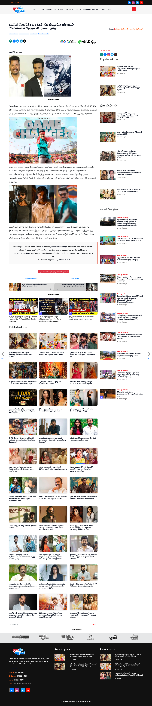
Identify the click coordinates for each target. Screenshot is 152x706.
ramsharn (33, 34)
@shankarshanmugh (58, 247)
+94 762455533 (21, 676)
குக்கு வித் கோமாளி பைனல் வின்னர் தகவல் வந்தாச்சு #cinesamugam (81, 318)
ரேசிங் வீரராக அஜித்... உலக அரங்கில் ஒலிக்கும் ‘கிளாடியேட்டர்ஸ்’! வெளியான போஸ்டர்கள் (22, 440)
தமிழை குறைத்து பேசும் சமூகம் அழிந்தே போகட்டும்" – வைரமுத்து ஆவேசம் (53, 497)
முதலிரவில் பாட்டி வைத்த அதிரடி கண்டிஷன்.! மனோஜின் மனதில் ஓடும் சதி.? (82, 354)
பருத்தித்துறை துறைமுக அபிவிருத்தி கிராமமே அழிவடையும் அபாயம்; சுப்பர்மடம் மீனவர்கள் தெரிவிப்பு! (129, 317)
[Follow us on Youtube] (115, 54)
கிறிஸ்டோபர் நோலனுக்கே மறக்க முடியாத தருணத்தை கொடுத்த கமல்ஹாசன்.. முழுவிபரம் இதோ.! (23, 615)
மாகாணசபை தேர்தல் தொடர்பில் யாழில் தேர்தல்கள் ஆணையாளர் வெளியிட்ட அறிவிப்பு (128, 375)
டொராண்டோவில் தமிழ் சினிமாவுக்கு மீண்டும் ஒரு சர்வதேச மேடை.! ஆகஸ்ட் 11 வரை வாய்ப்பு (22, 411)
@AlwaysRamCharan (22, 253)
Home (111, 29)
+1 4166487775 (20, 672)
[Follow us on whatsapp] (101, 54)
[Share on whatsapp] (10, 41)
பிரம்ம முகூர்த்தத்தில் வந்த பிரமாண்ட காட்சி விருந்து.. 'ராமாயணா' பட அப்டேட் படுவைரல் (83, 615)
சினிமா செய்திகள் (121, 29)
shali (11, 52)
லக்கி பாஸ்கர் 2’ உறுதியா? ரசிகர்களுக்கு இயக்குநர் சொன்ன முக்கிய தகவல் (83, 497)
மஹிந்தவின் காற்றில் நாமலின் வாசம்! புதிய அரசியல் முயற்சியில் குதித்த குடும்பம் (129, 336)
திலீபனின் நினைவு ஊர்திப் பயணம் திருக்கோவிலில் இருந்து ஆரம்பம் (129, 355)
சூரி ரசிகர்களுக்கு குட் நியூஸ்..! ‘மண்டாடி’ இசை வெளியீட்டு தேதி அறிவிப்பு (20, 354)
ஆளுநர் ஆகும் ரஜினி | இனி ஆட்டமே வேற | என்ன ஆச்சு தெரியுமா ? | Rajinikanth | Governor (23, 319)
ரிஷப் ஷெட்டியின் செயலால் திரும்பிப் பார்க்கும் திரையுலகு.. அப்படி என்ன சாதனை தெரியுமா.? (51, 527)
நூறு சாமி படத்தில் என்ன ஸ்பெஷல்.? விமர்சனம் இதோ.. (129, 133)
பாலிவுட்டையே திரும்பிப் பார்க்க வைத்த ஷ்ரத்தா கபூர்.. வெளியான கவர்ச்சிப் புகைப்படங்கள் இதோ (52, 586)
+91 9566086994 (18, 680)
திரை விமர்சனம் (46, 9)
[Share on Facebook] (14, 41)
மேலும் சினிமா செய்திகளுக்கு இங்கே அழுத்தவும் (53, 272)
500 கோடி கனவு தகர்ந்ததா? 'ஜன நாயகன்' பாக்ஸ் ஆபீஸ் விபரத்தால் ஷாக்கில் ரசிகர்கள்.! (50, 615)
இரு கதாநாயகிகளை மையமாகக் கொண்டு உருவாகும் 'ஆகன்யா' (50, 410)
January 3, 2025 (64, 260)
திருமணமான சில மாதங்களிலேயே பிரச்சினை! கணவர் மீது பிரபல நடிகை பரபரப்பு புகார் (21, 469)
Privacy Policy (13, 668)
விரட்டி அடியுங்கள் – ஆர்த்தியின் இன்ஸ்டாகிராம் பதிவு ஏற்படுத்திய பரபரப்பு (53, 468)
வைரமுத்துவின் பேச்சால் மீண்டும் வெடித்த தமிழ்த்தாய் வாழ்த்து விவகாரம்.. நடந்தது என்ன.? (23, 586)
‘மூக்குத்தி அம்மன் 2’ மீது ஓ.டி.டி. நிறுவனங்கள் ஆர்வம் (50, 383)
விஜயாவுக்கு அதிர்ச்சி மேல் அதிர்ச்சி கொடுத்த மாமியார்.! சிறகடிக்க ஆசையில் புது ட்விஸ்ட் (82, 469)
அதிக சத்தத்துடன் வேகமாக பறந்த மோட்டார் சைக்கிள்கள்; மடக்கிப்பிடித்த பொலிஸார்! (130, 279)
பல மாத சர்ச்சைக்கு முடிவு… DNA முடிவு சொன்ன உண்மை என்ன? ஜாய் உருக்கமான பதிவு (22, 498)
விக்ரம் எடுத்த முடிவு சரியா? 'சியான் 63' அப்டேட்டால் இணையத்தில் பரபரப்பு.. (83, 585)
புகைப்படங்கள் (107, 9)
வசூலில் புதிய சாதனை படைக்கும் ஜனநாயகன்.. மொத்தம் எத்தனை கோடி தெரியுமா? (52, 440)
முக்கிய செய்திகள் (136, 29)
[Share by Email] (24, 41)
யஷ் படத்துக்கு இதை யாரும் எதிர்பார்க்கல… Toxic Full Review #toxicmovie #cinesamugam (50, 319)
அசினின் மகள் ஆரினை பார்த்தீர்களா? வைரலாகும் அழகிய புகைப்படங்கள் (52, 353)
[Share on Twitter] (17, 41)
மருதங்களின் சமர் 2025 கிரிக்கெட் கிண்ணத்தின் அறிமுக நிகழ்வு (129, 259)
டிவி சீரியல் (69, 9)
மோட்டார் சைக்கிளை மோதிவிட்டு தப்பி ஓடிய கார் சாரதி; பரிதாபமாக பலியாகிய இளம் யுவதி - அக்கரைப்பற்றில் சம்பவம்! (130, 299)
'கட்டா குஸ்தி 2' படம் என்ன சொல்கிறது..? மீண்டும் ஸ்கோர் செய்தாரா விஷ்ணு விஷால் (127, 115)
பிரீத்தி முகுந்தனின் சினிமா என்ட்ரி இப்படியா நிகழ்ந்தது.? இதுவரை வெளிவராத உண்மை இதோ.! (81, 527)
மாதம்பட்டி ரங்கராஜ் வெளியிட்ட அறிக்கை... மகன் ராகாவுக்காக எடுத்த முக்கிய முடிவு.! (22, 557)
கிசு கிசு (78, 9)
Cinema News (13, 34)
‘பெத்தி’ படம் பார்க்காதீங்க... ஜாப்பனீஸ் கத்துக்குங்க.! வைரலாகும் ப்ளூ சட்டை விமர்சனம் (129, 172)
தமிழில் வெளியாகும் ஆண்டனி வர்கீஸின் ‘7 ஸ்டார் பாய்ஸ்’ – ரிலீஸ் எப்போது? (23, 383)
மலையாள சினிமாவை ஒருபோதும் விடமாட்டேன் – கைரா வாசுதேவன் (81, 383)
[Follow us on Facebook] (105, 54)
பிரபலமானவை (75, 278)
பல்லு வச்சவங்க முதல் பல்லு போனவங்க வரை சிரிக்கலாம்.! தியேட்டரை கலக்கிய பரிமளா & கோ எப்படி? (129, 154)
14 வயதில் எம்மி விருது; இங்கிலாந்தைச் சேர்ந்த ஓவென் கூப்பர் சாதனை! (130, 394)
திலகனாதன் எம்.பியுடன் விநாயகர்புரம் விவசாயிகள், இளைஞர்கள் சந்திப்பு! (130, 239)
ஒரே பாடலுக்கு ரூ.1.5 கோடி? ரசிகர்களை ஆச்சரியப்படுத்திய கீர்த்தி (83, 410)
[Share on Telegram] (21, 41)
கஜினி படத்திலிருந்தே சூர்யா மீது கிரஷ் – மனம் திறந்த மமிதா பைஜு (83, 439)
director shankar (23, 34)
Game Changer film (43, 34)
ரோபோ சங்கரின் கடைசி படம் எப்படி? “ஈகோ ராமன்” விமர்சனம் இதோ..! (129, 191)
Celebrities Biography (91, 9)
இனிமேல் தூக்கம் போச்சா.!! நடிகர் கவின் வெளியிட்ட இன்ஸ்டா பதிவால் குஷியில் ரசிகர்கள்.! (83, 557)
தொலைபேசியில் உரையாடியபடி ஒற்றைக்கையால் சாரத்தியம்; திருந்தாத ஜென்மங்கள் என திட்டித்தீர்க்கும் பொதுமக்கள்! (127, 222)
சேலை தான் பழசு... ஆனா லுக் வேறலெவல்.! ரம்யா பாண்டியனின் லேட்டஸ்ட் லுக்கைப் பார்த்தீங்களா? (50, 557)
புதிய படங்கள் (58, 9)
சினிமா (35, 9)
